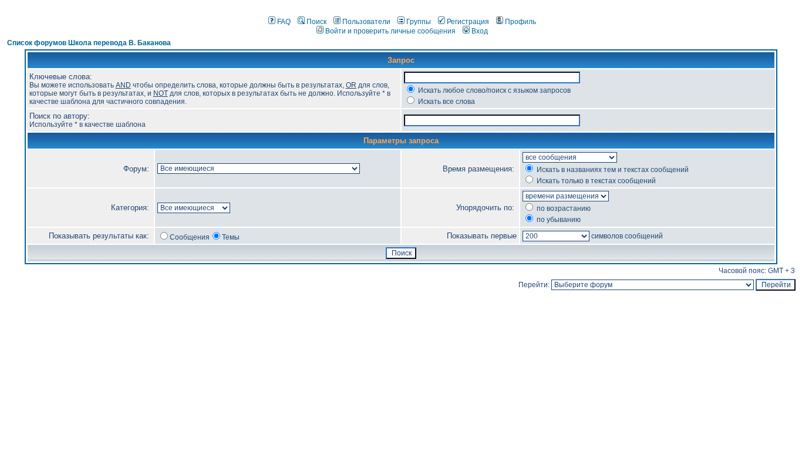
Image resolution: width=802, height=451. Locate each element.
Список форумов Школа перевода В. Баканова (89, 43)
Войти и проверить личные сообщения (390, 31)
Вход (479, 31)
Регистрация (468, 22)
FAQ (284, 22)
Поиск (316, 22)
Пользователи (366, 22)
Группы (418, 22)
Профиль (520, 22)
